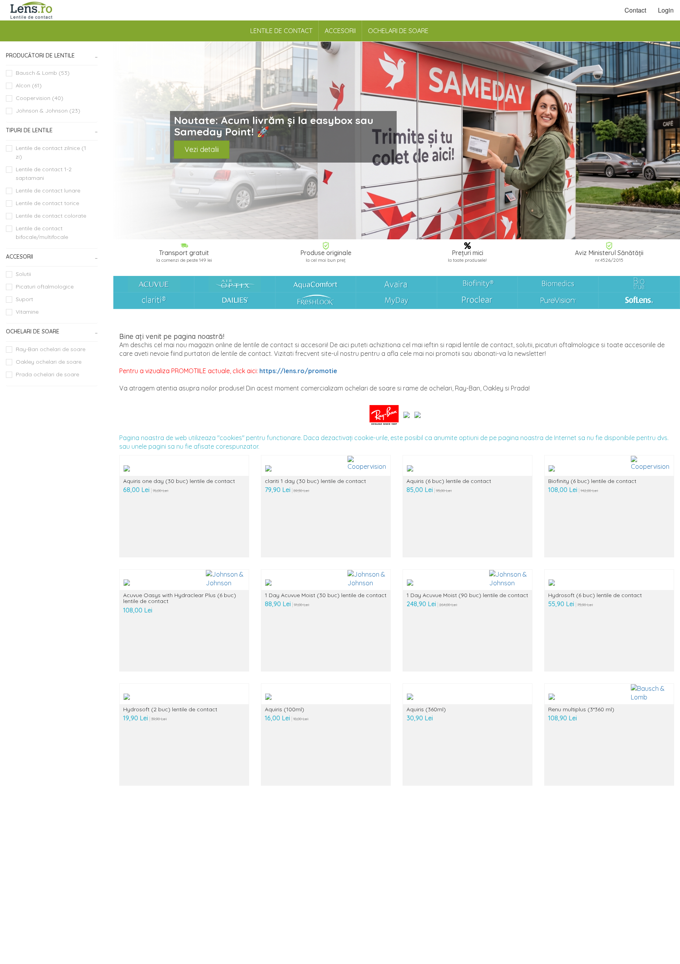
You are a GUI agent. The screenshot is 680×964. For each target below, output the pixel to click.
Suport (24, 299)
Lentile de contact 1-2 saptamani (44, 173)
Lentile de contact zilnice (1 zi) (51, 152)
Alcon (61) (29, 85)
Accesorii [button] (19, 256)
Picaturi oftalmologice (45, 286)
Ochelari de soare (398, 31)
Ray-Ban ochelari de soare (50, 349)
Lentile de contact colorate (51, 215)
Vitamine (27, 311)
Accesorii (340, 31)
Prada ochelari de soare (47, 374)
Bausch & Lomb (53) (43, 72)
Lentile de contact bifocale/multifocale (42, 233)
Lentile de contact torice (47, 203)
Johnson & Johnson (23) (48, 110)
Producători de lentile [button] (40, 55)
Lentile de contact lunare (48, 190)
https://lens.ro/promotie (298, 371)
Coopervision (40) (39, 98)
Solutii (23, 274)
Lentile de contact (281, 31)
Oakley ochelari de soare (48, 361)
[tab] (52, 56)
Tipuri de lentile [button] (29, 130)
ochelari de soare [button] (32, 331)
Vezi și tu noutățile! (214, 149)
